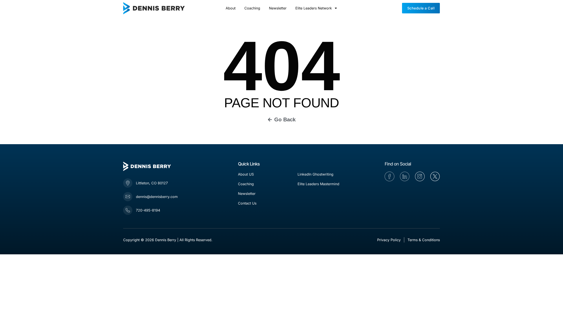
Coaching (252, 8)
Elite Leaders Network (313, 8)
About (231, 8)
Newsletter (278, 8)
